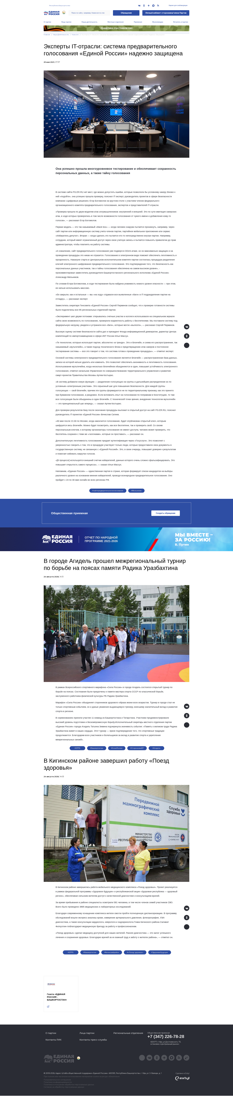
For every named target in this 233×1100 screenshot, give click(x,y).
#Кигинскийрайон (111, 952)
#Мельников (136, 491)
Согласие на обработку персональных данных (64, 1087)
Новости (75, 34)
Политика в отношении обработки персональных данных (69, 1085)
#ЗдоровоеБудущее (159, 952)
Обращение (126, 13)
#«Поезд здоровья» (135, 952)
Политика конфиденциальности (58, 1082)
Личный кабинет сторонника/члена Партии (165, 13)
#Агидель (156, 748)
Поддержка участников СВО (116, 28)
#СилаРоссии (116, 748)
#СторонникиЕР (137, 748)
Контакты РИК (53, 1039)
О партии (47, 22)
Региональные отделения (128, 1033)
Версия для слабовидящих (177, 5)
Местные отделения (116, 22)
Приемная (138, 22)
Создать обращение (165, 513)
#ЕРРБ (77, 748)
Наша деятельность (89, 22)
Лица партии (66, 22)
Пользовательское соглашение (57, 1080)
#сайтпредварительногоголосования (107, 491)
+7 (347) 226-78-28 (165, 1036)
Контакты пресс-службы (93, 1039)
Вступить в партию (180, 22)
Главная (47, 34)
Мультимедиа (157, 22)
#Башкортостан (96, 748)
